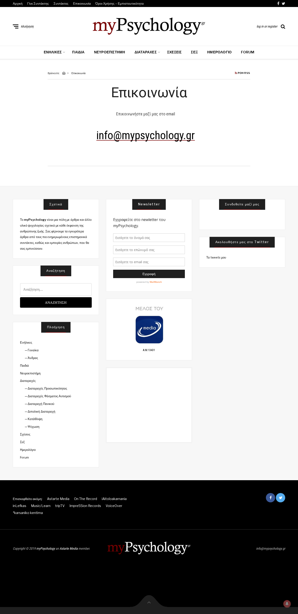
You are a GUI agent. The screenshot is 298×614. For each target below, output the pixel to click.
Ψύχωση (33, 426)
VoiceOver (114, 506)
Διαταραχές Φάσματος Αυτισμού (49, 396)
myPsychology (45, 548)
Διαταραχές (146, 52)
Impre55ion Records (85, 506)
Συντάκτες (61, 3)
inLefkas (19, 506)
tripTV (60, 506)
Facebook (278, 3)
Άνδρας (33, 358)
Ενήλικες (53, 52)
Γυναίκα (33, 350)
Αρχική (18, 3)
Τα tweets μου (216, 257)
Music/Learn (41, 506)
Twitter (283, 3)
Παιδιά (78, 52)
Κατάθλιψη (35, 419)
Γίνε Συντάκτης (38, 3)
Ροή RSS (243, 73)
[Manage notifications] (287, 603)
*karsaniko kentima (28, 513)
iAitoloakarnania (114, 499)
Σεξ (194, 52)
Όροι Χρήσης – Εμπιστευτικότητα (119, 3)
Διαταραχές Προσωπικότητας (47, 388)
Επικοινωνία (82, 3)
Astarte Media (58, 499)
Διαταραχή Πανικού (41, 404)
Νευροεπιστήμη (109, 52)
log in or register (267, 26)
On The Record (85, 499)
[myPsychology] (149, 25)
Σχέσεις (174, 52)
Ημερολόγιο (219, 52)
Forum (247, 52)
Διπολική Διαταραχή (41, 411)
